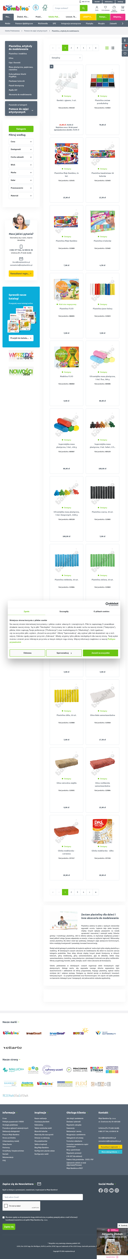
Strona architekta (9, 1138)
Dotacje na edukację (42, 1138)
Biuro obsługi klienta (110, 1152)
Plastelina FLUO (67, 308)
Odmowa (27, 653)
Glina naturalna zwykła (66, 783)
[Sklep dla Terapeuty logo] (106, 1032)
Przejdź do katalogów (20, 338)
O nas (4, 1118)
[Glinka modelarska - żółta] (102, 831)
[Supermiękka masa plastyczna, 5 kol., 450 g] (66, 424)
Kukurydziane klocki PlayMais (17, 75)
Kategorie (21, 129)
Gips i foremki (14, 62)
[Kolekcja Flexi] (81, 1084)
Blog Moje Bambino (41, 1148)
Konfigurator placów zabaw (44, 1151)
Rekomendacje (7, 1157)
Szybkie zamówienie (114, 10)
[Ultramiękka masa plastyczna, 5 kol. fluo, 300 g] (102, 357)
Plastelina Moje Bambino (66, 241)
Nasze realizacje (40, 1118)
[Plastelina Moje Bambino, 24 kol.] (66, 153)
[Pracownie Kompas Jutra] (77, 1070)
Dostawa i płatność (73, 1122)
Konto (96, 10)
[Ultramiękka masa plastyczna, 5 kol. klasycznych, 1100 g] (66, 492)
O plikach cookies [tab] (101, 611)
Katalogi (120, 2)
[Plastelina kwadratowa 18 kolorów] (102, 153)
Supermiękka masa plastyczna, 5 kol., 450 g (66, 445)
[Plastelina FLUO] (66, 289)
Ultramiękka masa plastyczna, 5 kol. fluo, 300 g (102, 378)
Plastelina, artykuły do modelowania (20, 47)
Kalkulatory (108, 2)
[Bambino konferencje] (45, 1084)
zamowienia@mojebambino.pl (21, 265)
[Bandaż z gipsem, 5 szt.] (66, 81)
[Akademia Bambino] (27, 1084)
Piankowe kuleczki (17, 81)
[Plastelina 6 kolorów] (102, 221)
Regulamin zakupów (73, 1125)
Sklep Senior (7, 1144)
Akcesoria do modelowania (20, 94)
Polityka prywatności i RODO (13, 1122)
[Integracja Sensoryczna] (33, 1070)
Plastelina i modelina (18, 53)
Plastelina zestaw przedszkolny (102, 102)
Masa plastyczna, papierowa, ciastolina (21, 68)
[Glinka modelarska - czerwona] (66, 831)
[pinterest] (106, 1190)
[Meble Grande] (101, 1084)
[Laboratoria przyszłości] (112, 1070)
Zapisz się (9, 1226)
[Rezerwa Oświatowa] (15, 1095)
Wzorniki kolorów (40, 1131)
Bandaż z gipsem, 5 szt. (66, 100)
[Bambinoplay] (10, 1084)
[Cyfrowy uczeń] (52, 1070)
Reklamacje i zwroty (73, 1131)
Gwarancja (70, 1128)
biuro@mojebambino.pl (21, 262)
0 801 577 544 (15, 250)
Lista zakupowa (106, 10)
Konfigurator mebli (41, 1154)
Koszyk (122, 10)
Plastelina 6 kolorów (102, 241)
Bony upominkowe (73, 1150)
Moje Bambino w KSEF (74, 1168)
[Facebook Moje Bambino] (100, 1190)
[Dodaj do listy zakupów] (76, 70)
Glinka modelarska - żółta (103, 851)
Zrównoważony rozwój (10, 1141)
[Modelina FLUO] (66, 357)
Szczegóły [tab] (64, 611)
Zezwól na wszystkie (101, 653)
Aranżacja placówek (41, 1122)
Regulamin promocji (73, 1153)
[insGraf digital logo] (59, 1032)
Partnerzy (6, 1148)
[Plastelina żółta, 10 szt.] (66, 695)
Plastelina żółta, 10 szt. (66, 715)
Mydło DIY (13, 90)
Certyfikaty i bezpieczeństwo (13, 1151)
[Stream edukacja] (96, 1070)
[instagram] (117, 1190)
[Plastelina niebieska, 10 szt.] (66, 560)
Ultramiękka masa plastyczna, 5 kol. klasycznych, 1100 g (66, 513)
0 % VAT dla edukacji (74, 1156)
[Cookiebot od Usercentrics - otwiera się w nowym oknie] (107, 604)
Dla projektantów (40, 1141)
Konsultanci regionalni (21, 273)
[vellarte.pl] (12, 1046)
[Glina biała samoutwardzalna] (102, 695)
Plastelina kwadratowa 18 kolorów (103, 174)
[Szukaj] (84, 8)
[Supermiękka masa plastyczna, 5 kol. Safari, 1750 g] (102, 424)
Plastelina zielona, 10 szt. (102, 579)
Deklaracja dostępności (11, 1131)
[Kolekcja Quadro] (64, 1084)
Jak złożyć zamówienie (74, 1118)
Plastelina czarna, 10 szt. (102, 512)
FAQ (4, 1160)
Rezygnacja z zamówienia (75, 1135)
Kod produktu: (63, 108)
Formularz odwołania (74, 1141)
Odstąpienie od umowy (74, 1138)
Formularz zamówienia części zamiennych (77, 1145)
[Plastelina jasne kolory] (102, 289)
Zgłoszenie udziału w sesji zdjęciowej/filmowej (76, 1164)
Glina (11, 58)
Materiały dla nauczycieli (43, 1135)
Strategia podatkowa (10, 1125)
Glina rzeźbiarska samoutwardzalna (102, 784)
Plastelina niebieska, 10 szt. (66, 579)
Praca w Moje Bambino (10, 1135)
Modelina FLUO (66, 376)
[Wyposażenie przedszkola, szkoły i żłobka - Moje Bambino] (16, 7)
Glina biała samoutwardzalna (102, 715)
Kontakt (97, 2)
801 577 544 (86, 2)
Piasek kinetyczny (16, 85)
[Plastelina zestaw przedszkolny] (102, 81)
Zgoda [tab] (26, 611)
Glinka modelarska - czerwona (66, 852)
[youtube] (111, 1190)
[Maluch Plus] (13, 1070)
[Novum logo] (82, 1032)
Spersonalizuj (63, 653)
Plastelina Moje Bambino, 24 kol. (66, 174)
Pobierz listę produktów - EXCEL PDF (80, 1159)
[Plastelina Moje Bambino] (66, 221)
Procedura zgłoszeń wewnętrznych (15, 1128)
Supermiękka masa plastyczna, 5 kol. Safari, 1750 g (102, 446)
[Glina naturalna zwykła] (66, 763)
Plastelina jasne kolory (102, 308)
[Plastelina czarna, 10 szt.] (102, 492)
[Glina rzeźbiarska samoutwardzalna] (102, 763)
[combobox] (70, 8)
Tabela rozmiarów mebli (43, 1128)
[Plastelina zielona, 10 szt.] (102, 560)
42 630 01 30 (27, 250)
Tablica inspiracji (40, 1144)
